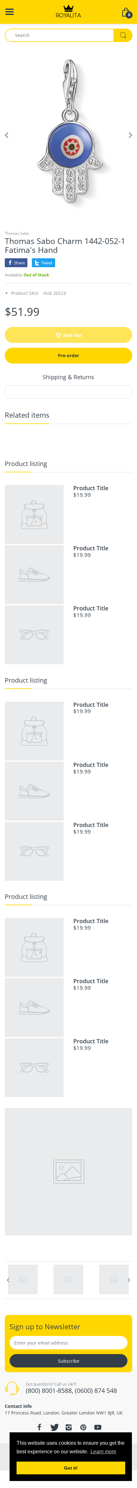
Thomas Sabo (17, 233)
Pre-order (68, 355)
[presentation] (8, 1280)
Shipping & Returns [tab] (68, 377)
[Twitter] (53, 1427)
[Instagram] (68, 1427)
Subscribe (68, 1361)
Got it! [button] (71, 1468)
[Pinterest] (83, 1427)
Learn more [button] (103, 1451)
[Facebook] (39, 1427)
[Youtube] (97, 1427)
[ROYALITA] (68, 11)
